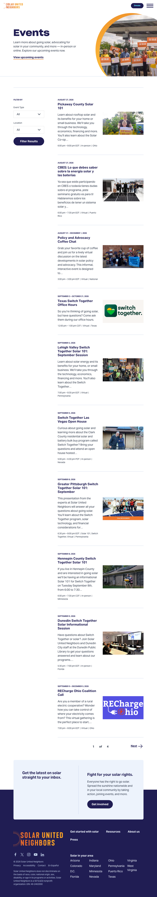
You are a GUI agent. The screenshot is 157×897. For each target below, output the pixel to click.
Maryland (95, 866)
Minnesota (95, 872)
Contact (42, 865)
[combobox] (28, 114)
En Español (53, 865)
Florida (74, 877)
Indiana (93, 861)
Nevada (94, 877)
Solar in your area (81, 855)
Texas (112, 877)
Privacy (17, 865)
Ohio (111, 861)
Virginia (132, 861)
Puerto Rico (115, 872)
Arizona (75, 861)
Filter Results (29, 142)
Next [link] (134, 746)
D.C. (72, 872)
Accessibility (29, 865)
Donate (137, 6)
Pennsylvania (116, 866)
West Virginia (132, 868)
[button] (150, 6)
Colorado (76, 866)
